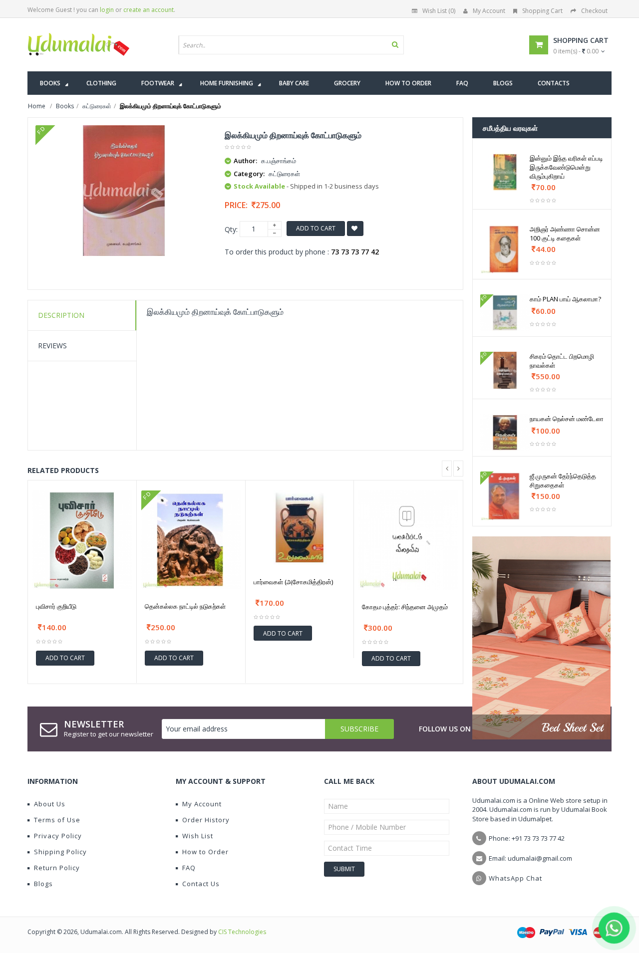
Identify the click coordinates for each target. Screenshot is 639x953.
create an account (148, 9)
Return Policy (57, 867)
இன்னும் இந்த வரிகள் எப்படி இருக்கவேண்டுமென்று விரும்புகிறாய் (566, 167)
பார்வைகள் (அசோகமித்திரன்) (293, 581)
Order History (206, 819)
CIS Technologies (242, 932)
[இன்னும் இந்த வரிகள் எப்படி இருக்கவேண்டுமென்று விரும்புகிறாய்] (505, 172)
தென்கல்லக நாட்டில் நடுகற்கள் (185, 606)
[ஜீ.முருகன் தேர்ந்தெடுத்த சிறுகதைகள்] (505, 496)
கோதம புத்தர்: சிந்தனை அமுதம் (405, 606)
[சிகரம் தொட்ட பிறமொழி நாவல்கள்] (505, 370)
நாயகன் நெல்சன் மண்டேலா (567, 418)
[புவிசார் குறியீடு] (82, 540)
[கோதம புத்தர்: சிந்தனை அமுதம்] (408, 540)
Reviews (52, 345)
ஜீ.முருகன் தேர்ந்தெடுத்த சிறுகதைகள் (563, 480)
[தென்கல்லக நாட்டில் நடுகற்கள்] (191, 540)
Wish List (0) (438, 10)
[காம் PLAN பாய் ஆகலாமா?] (505, 312)
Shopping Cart (542, 10)
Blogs (43, 883)
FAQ (189, 867)
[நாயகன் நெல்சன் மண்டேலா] (505, 432)
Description (61, 315)
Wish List (197, 835)
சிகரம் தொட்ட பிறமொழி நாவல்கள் (562, 361)
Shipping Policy (60, 851)
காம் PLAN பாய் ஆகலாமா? (565, 298)
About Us (49, 803)
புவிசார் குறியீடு (56, 606)
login (107, 9)
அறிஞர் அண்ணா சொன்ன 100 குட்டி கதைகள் (565, 233)
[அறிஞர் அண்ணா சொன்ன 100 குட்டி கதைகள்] (505, 249)
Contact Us (201, 883)
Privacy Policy (58, 835)
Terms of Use (57, 819)
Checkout (594, 10)
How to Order (205, 851)
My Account (489, 10)
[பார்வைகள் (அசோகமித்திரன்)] (299, 527)
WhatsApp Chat (515, 878)
